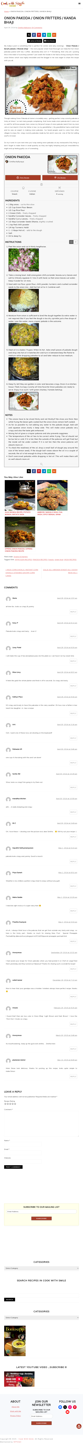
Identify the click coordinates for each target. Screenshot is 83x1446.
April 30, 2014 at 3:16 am (67, 724)
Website (7, 1158)
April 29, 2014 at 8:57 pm (67, 672)
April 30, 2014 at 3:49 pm (67, 823)
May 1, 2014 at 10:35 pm (67, 897)
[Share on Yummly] (54, 35)
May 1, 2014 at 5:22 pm (67, 848)
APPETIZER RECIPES (23, 560)
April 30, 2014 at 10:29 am (66, 774)
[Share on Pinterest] (39, 35)
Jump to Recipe (35, 41)
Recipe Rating (9, 1101)
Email (7, 1149)
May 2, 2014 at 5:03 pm (67, 922)
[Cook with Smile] (13, 7)
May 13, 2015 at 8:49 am (67, 1060)
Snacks (51, 560)
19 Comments (36, 28)
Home (6, 11)
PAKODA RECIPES (40, 560)
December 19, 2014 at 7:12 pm (65, 980)
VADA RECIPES (70, 560)
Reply (73, 612)
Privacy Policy (15, 1416)
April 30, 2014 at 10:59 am (66, 799)
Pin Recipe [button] (61, 178)
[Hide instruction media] (75, 242)
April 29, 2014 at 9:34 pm (67, 697)
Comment (8, 1109)
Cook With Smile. (27, 1439)
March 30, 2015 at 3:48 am (66, 1035)
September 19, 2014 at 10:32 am (64, 952)
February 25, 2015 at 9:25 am (65, 1008)
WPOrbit (17, 1442)
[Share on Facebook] (34, 35)
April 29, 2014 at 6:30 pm (67, 647)
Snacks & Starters (21, 557)
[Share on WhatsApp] (49, 35)
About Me (15, 1407)
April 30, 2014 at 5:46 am (67, 749)
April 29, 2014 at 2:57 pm (67, 598)
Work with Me (15, 1411)
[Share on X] (29, 35)
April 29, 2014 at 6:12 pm (67, 623)
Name (7, 1140)
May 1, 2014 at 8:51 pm (67, 872)
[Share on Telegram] (44, 35)
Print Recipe (50, 41)
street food (59, 560)
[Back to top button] (78, 1427)
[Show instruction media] (71, 242)
